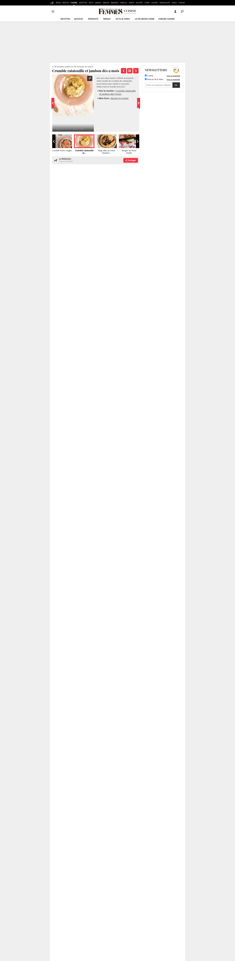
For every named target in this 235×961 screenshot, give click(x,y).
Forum (182, 2)
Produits (93, 18)
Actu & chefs (123, 18)
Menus (106, 18)
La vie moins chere (144, 18)
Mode (58, 2)
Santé (131, 2)
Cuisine (74, 2)
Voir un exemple (173, 76)
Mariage (114, 2)
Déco (91, 2)
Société (139, 2)
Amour (106, 2)
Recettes (83, 2)
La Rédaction (65, 158)
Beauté (66, 2)
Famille (123, 2)
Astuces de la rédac (155, 79)
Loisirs (154, 2)
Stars (147, 2)
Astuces (78, 18)
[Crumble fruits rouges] (123, 70)
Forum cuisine (166, 18)
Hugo (174, 2)
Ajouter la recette (120, 98)
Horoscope (165, 2)
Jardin (98, 2)
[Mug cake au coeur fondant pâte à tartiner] (136, 70)
